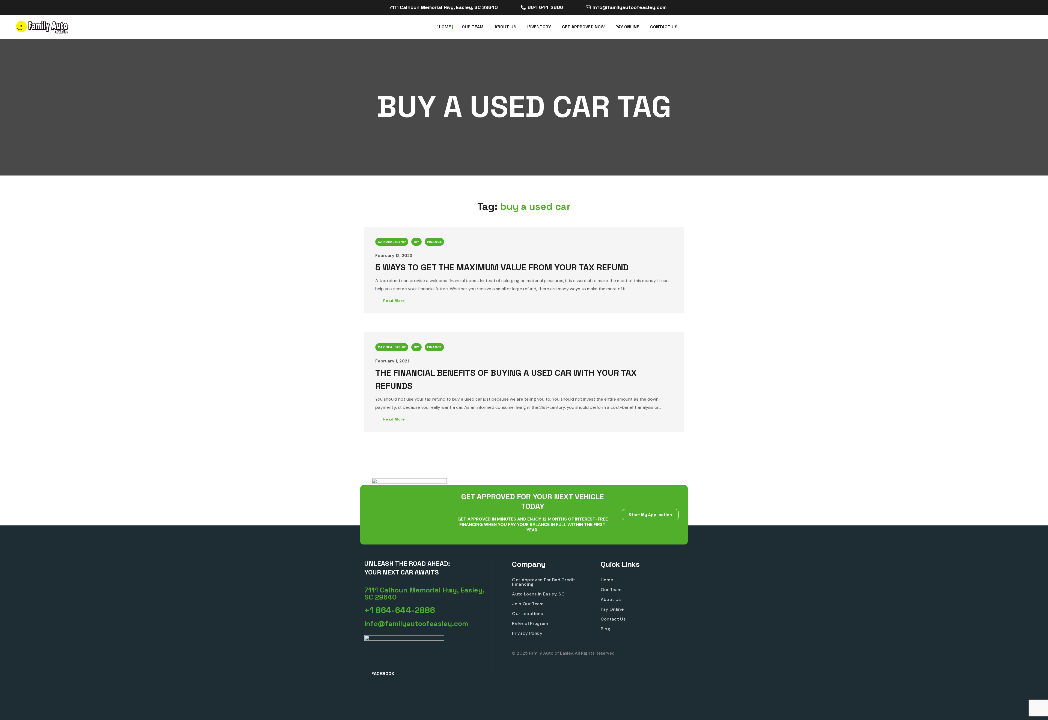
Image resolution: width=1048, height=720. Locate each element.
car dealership (392, 242)
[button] (428, 593)
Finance (434, 242)
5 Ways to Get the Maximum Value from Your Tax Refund (502, 267)
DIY (416, 242)
